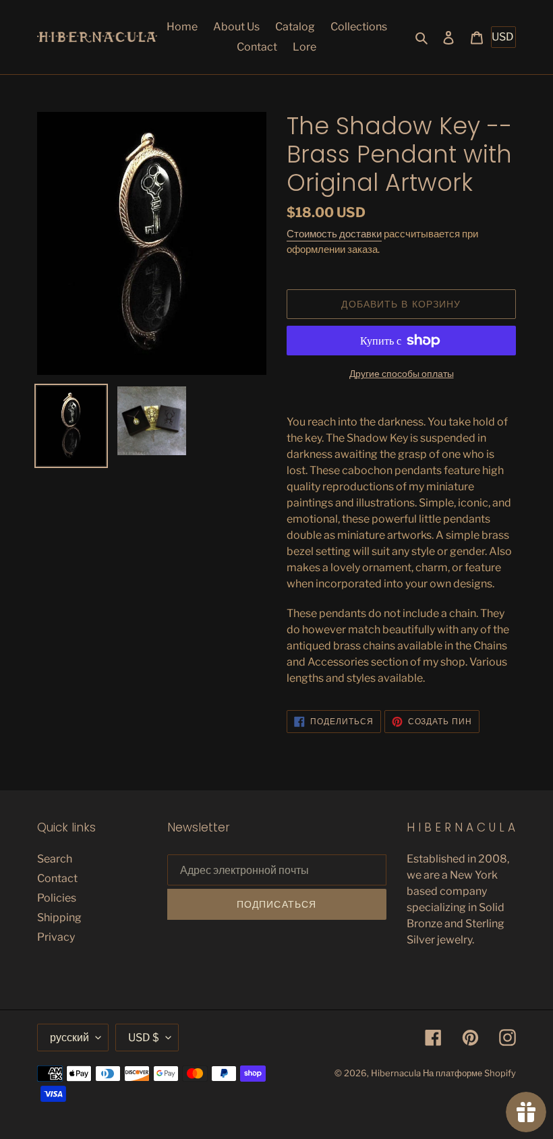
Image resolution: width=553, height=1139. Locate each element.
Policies (56, 898)
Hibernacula (396, 1073)
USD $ (143, 1037)
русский (69, 1037)
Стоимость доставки (334, 234)
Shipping (59, 917)
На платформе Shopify (469, 1073)
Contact (57, 878)
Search (54, 858)
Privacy (56, 937)
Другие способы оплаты (401, 373)
